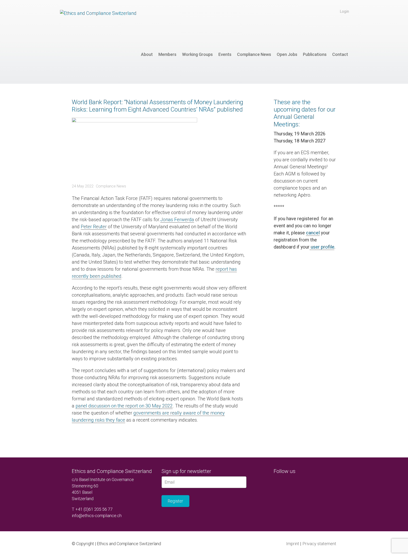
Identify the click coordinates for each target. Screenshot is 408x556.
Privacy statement (319, 543)
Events (224, 54)
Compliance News (254, 54)
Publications (315, 54)
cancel (313, 233)
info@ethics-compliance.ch (97, 515)
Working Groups (197, 54)
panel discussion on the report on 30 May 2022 (124, 406)
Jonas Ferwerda (177, 219)
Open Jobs (287, 54)
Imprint (292, 543)
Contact (340, 54)
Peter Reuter (94, 226)
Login (344, 11)
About (147, 54)
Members (167, 54)
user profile (322, 247)
